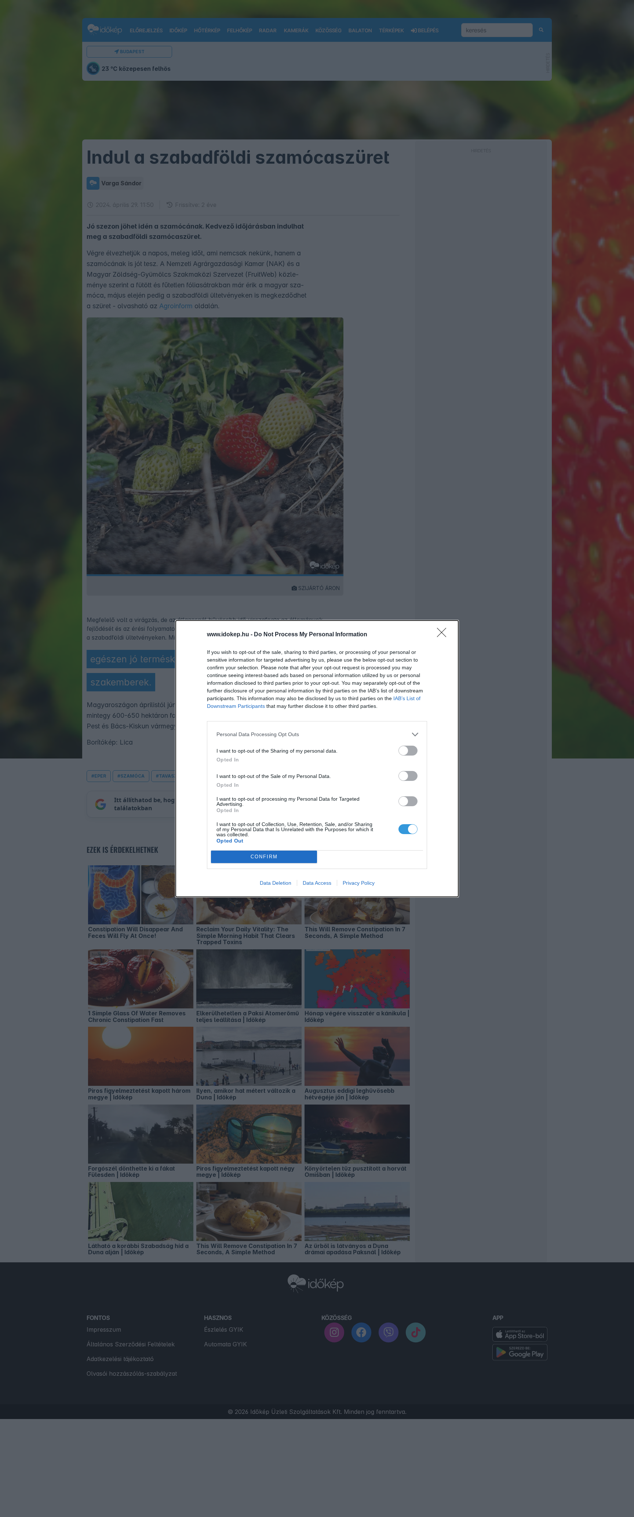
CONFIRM (264, 856)
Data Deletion (275, 883)
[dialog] (317, 759)
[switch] (408, 751)
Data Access (317, 883)
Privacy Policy (359, 883)
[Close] (444, 635)
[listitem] (317, 734)
